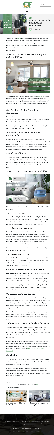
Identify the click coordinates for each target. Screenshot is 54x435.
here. (37, 384)
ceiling (19, 38)
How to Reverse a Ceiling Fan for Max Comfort (16, 398)
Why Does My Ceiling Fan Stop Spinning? (39, 398)
